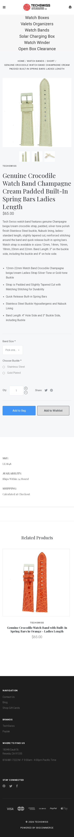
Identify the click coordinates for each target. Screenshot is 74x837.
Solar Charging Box (37, 36)
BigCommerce (45, 827)
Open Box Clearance (37, 48)
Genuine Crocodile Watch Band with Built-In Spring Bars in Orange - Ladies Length (37, 629)
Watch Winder (37, 42)
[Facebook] (17, 786)
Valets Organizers (37, 23)
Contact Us (9, 697)
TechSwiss (9, 166)
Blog (5, 702)
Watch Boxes (37, 17)
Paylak (6, 731)
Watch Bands (37, 30)
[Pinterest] (4, 786)
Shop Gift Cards (11, 707)
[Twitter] (10, 786)
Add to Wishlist (53, 410)
